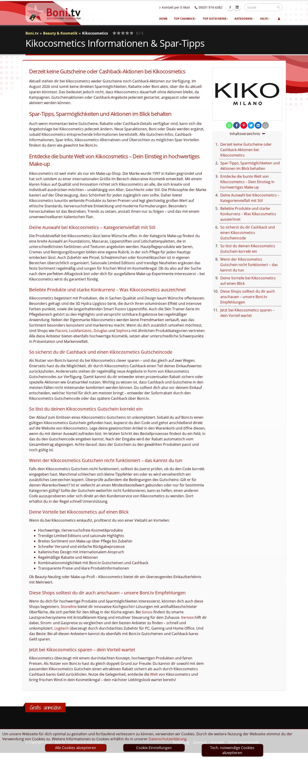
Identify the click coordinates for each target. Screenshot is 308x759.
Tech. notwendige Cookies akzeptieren (232, 750)
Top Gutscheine (214, 19)
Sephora (123, 330)
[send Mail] (265, 125)
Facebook (230, 7)
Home (163, 19)
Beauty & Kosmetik (60, 33)
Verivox (187, 617)
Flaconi (61, 330)
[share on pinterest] (243, 125)
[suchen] (278, 7)
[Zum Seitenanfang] (300, 753)
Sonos (147, 612)
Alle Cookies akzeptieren (75, 747)
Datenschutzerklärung (167, 738)
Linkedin (237, 7)
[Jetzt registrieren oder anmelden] (279, 18)
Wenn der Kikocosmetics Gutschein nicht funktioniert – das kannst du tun (249, 265)
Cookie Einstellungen (154, 747)
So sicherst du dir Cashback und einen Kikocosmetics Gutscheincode (247, 233)
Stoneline (69, 606)
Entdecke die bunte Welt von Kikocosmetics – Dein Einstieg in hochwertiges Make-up (247, 182)
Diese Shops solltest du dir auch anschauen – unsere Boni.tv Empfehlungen (247, 297)
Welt (154, 674)
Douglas (101, 330)
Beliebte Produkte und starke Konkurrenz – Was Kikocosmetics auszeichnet (248, 214)
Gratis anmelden (45, 707)
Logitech (61, 628)
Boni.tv (32, 33)
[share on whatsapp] (229, 125)
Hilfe (264, 19)
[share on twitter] (251, 125)
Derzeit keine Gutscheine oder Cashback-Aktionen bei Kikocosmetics (246, 150)
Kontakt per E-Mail (176, 7)
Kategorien (243, 19)
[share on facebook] (236, 125)
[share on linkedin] (258, 125)
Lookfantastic (80, 330)
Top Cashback (184, 19)
